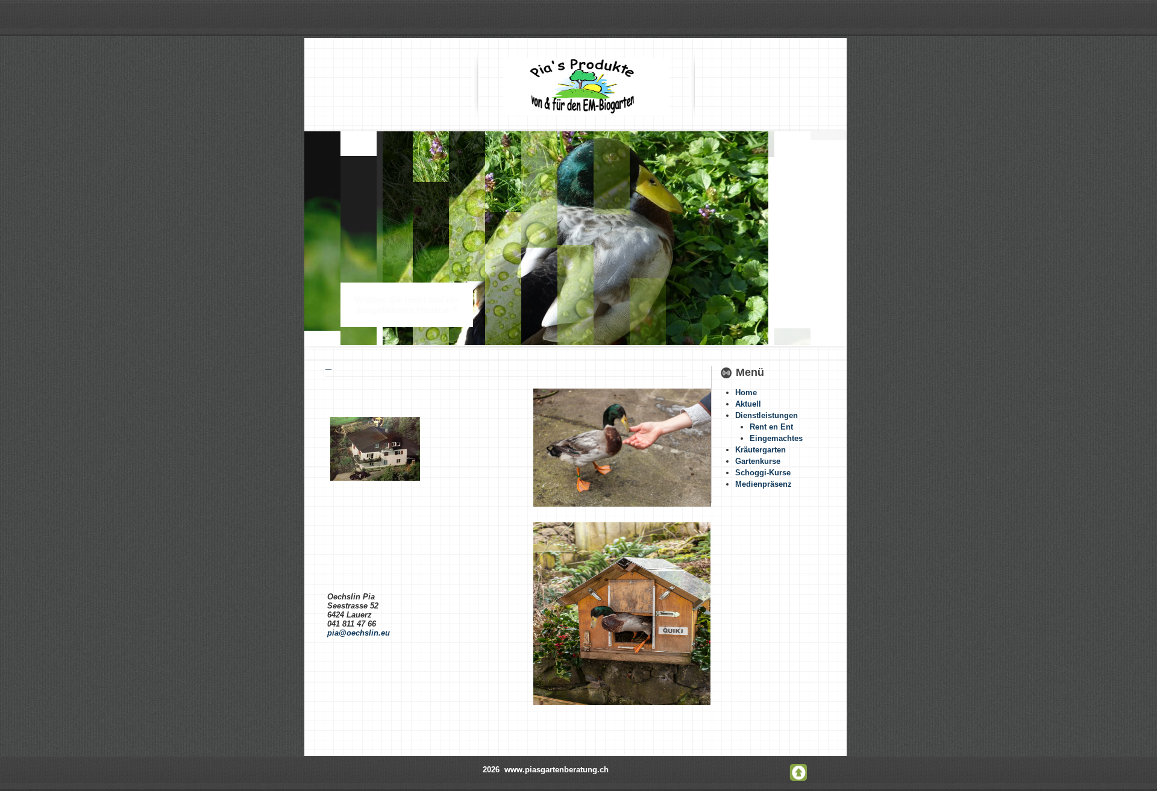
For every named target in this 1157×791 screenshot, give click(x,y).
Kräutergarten (760, 449)
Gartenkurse (757, 461)
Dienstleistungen (766, 415)
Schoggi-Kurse (763, 472)
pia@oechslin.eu (358, 632)
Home (746, 392)
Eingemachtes (776, 438)
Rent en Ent (771, 426)
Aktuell (748, 403)
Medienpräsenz (763, 484)
